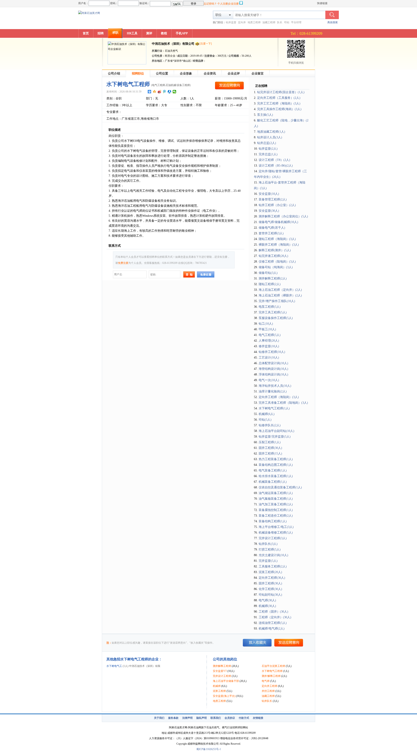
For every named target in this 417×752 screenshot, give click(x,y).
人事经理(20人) (269, 340)
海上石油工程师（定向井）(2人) (280, 289)
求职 (115, 32)
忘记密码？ (210, 3)
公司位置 (162, 73)
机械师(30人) (267, 606)
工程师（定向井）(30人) (275, 617)
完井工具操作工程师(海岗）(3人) (279, 109)
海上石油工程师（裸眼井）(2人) (280, 295)
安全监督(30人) (269, 210)
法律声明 (187, 717)
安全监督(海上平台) (224, 695)
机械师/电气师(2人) (272, 628)
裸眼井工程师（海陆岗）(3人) (279, 244)
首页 (86, 33)
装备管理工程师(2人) (273, 199)
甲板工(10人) (267, 329)
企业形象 (186, 73)
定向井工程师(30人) (272, 577)
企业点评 (234, 73)
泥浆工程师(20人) (270, 572)
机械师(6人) (267, 414)
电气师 (266, 681)
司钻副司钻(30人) (270, 594)
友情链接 (258, 717)
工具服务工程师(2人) (273, 566)
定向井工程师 (269, 686)
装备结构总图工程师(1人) (276, 464)
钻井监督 (231, 22)
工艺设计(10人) (269, 357)
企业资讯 (210, 73)
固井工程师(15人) (270, 453)
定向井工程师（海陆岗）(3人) (279, 397)
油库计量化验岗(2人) (273, 391)
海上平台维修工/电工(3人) (276, 527)
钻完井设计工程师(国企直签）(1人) (280, 92)
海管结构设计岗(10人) (273, 368)
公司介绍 (114, 73)
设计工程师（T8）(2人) (274, 160)
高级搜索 (332, 22)
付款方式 (244, 717)
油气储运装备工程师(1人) (276, 493)
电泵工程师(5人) (270, 306)
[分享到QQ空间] (154, 91)
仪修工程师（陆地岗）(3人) (277, 261)
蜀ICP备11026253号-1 (208, 749)
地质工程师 (254, 22)
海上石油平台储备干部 (226, 681)
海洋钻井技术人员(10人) (275, 385)
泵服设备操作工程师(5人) (276, 318)
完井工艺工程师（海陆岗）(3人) (278, 103)
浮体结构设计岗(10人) (273, 374)
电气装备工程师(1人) (273, 470)
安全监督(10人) (269, 193)
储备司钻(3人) (268, 272)
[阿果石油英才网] (89, 13)
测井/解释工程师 (271, 676)
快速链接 (322, 3)
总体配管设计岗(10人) (273, 363)
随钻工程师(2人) (270, 284)
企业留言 (258, 73)
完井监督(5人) (268, 560)
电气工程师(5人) (270, 335)
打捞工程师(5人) (270, 549)
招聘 (101, 33)
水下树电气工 (114, 666)
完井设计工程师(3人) (273, 538)
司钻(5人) (265, 419)
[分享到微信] (174, 91)
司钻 (286, 22)
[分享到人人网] (169, 91)
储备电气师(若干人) (272, 227)
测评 (149, 33)
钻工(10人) (266, 323)
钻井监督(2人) (268, 148)
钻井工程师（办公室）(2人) (277, 205)
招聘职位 (138, 73)
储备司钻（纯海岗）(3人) (276, 267)
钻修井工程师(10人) (272, 352)
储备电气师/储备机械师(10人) (278, 222)
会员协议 (230, 717)
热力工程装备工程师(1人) (276, 459)
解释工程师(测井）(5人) (275, 250)
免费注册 (123, 262)
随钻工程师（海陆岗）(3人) (277, 239)
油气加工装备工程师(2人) (276, 504)
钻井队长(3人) (268, 543)
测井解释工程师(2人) (273, 278)
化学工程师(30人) (270, 589)
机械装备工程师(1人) (273, 481)
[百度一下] (206, 43)
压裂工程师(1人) (270, 442)
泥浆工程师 (219, 691)
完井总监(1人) (268, 154)
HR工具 (132, 33)
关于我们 (159, 717)
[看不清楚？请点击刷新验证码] (177, 4)
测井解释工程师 (222, 666)
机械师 (217, 686)
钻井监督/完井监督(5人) (275, 436)
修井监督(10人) (269, 346)
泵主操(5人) (265, 114)
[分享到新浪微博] (159, 91)
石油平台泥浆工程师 (273, 666)
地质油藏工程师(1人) (271, 131)
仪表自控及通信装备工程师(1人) (280, 487)
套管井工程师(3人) (271, 233)
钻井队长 (267, 700)
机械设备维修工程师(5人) (276, 532)
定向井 (242, 22)
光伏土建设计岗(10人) (273, 555)
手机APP (182, 33)
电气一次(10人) (269, 380)
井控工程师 (268, 691)
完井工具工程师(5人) (273, 312)
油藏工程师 (268, 22)
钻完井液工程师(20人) (273, 256)
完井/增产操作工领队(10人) (277, 301)
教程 (164, 33)
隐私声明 (201, 717)
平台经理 (296, 22)
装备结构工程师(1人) (273, 521)
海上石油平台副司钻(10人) (276, 431)
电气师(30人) (267, 600)
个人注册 (222, 3)
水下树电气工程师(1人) (274, 408)
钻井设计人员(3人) (269, 137)
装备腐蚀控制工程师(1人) (276, 510)
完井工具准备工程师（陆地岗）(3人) (283, 402)
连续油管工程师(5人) (273, 623)
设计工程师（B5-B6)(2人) (276, 165)
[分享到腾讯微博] (164, 91)
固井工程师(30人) (270, 448)
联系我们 (215, 717)
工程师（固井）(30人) (273, 611)
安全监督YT (220, 671)
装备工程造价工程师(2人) (276, 515)
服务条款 (173, 717)
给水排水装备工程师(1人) (276, 476)
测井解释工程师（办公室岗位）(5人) (283, 216)
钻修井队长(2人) (270, 425)
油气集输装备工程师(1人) (276, 498)
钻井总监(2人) (266, 143)
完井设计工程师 (222, 676)
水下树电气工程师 (272, 671)
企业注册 (233, 3)
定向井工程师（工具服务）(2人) (278, 97)
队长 (279, 22)
